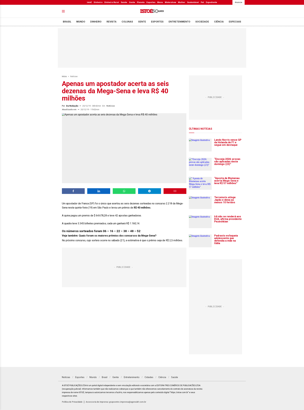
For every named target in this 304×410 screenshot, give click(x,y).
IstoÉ (89, 2)
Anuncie (238, 2)
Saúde (124, 2)
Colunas (127, 21)
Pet (202, 2)
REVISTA (112, 21)
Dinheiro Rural (111, 2)
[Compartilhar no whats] (124, 191)
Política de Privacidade (72, 402)
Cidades (149, 377)
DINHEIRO (95, 21)
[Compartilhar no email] (175, 191)
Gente (132, 2)
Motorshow (170, 2)
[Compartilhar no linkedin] (98, 191)
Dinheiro (98, 2)
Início (64, 76)
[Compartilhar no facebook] (73, 191)
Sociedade (202, 21)
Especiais (235, 21)
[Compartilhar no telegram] (149, 191)
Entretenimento (179, 21)
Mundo (80, 21)
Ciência (219, 21)
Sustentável (193, 2)
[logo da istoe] (152, 11)
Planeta (141, 2)
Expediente (211, 2)
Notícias (74, 76)
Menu (160, 2)
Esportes (150, 2)
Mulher (181, 2)
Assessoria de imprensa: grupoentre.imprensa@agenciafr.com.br (116, 402)
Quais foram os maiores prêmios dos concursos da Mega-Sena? (117, 235)
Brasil (67, 21)
